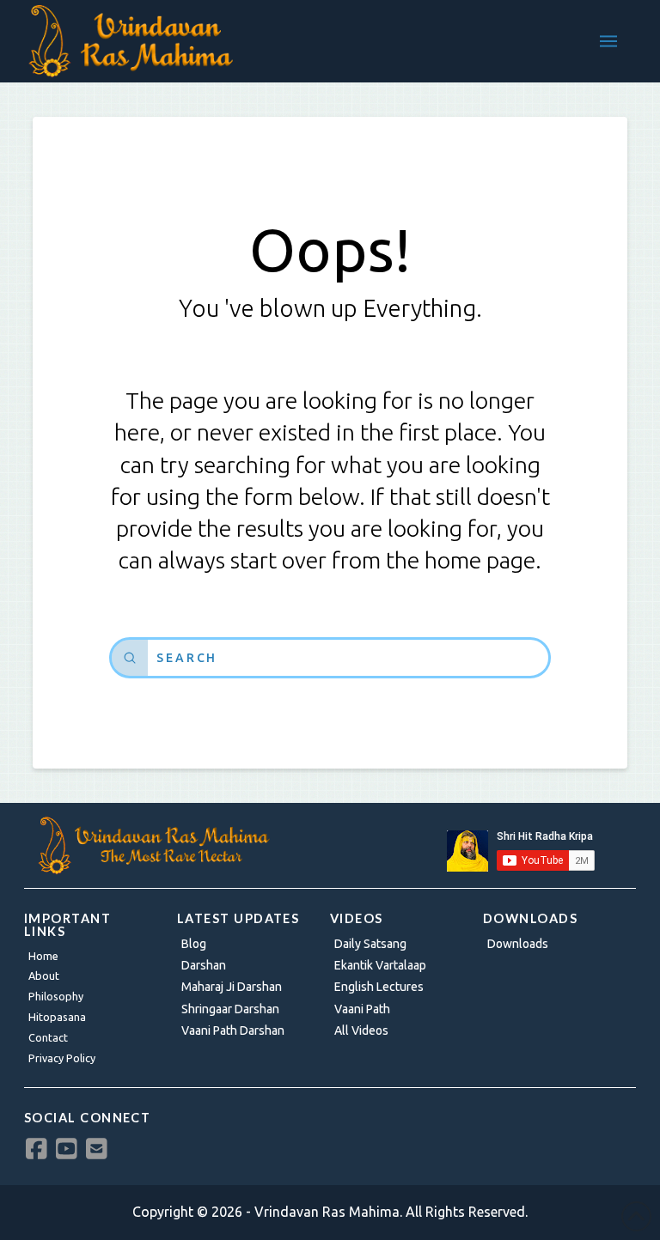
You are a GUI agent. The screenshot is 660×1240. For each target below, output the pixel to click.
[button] (608, 41)
